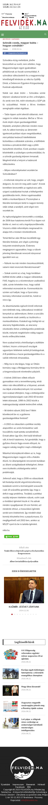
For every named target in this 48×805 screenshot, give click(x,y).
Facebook (20, 787)
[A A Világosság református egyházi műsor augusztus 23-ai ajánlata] (11, 654)
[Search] (45, 34)
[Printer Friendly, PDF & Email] (11, 536)
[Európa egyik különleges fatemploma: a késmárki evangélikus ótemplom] (11, 673)
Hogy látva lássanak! (31, 686)
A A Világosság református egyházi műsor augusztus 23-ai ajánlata (32, 654)
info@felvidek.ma (29, 800)
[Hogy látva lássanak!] (11, 690)
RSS (29, 787)
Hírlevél (41, 784)
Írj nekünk (5, 784)
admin (5, 49)
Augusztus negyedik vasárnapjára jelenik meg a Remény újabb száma (32, 705)
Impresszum (18, 784)
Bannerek (30, 784)
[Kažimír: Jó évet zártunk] (24, 590)
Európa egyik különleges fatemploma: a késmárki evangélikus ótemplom (32, 673)
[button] (6, 597)
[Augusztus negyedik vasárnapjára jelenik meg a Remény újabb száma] (11, 706)
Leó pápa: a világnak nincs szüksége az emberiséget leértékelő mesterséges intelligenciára (31, 725)
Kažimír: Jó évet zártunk (24, 607)
